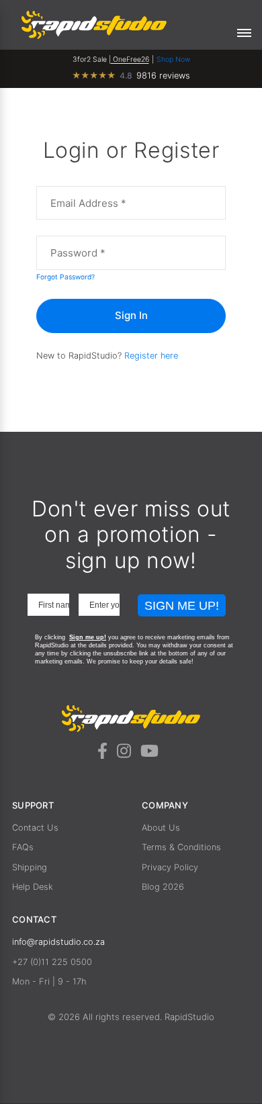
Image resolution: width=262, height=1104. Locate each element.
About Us (161, 828)
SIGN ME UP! (181, 605)
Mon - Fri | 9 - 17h (49, 981)
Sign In (131, 315)
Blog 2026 (163, 887)
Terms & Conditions (181, 847)
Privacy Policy (170, 867)
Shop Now (173, 59)
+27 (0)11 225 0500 (52, 962)
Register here (151, 356)
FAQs (23, 847)
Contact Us (35, 828)
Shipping (29, 867)
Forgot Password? (65, 277)
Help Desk (32, 887)
